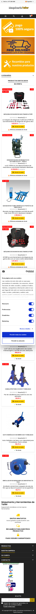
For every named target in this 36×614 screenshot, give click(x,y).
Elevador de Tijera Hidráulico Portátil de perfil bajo (18, 206)
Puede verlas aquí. (9, 606)
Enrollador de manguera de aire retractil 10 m (18, 481)
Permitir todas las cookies (18, 334)
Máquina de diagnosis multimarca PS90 (18, 114)
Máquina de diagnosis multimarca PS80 (18, 252)
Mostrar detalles (25, 329)
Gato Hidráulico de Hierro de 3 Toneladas (18, 435)
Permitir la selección (18, 341)
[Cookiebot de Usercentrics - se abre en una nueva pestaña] (26, 271)
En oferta (18, 84)
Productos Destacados (18, 81)
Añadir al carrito (18, 126)
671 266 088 (11, 1)
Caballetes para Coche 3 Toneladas (18, 389)
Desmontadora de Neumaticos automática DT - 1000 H (18, 160)
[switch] (31, 309)
